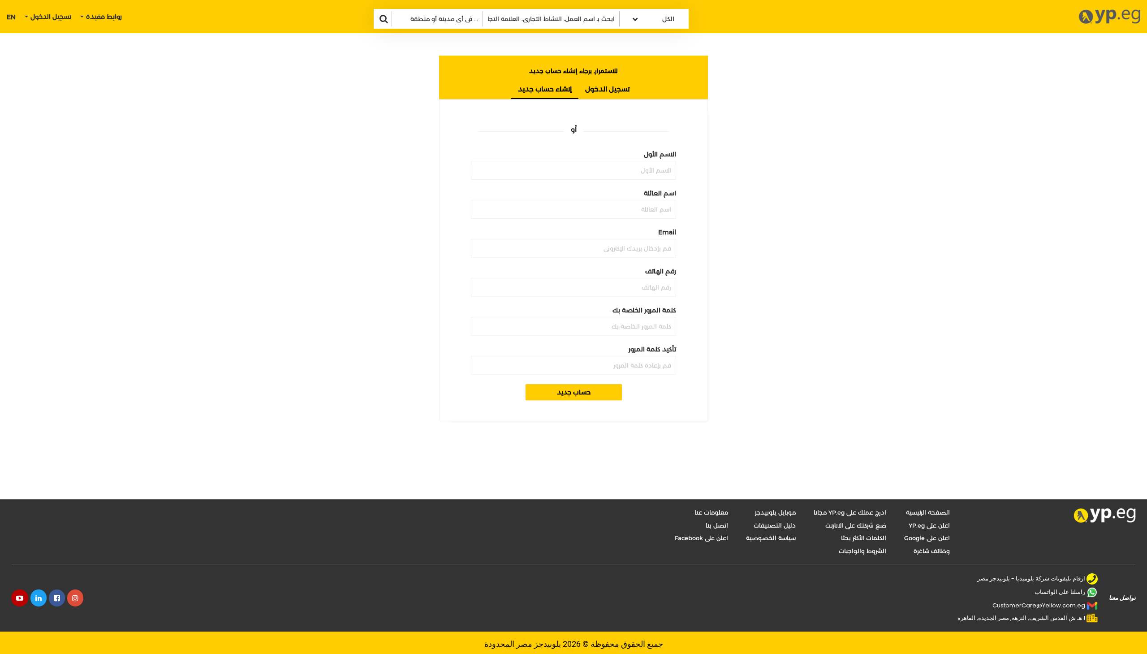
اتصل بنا (717, 525)
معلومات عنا (711, 512)
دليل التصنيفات (775, 525)
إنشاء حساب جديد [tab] (545, 89)
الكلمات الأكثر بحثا (863, 537)
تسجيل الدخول (607, 89)
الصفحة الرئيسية (928, 512)
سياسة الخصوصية (771, 537)
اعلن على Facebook (701, 537)
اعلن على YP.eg (929, 525)
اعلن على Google (927, 537)
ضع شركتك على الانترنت (855, 525)
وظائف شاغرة (932, 550)
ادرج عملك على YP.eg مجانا (850, 512)
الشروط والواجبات (862, 550)
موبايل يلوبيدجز (775, 512)
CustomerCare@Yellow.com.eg (1038, 605)
